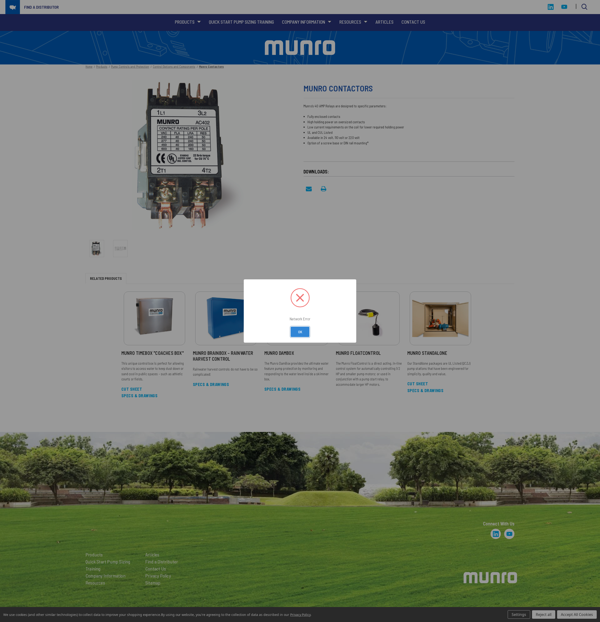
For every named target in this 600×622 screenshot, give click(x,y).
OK (300, 332)
